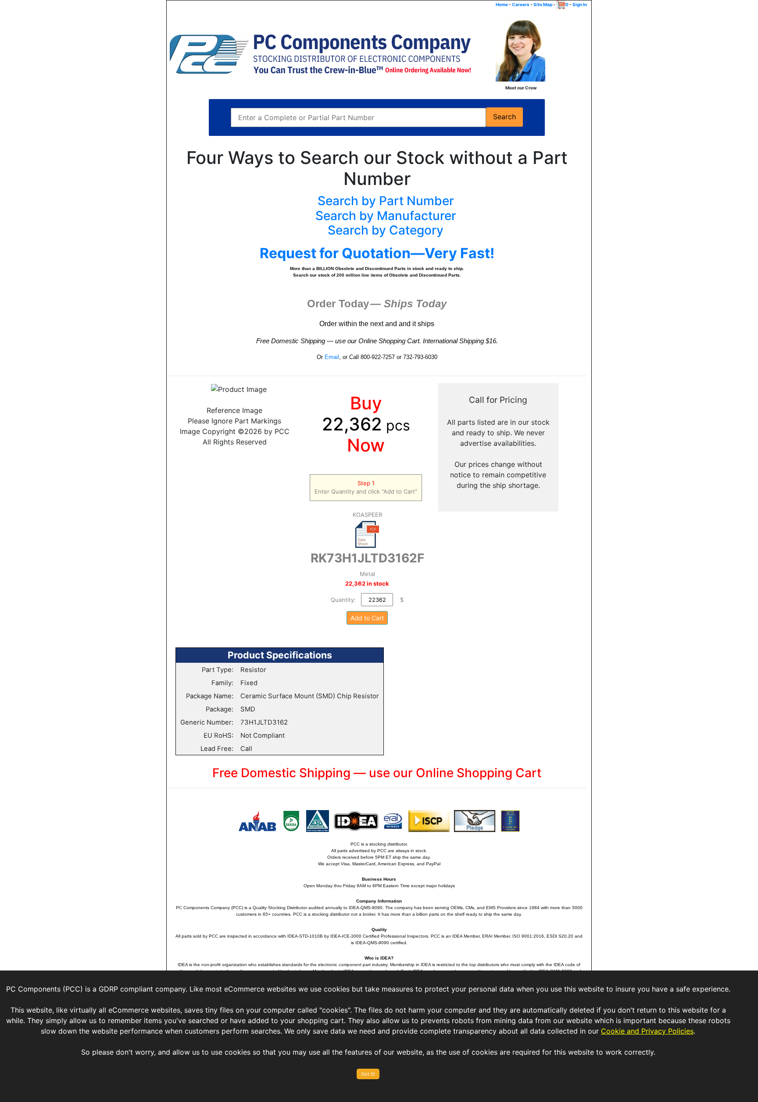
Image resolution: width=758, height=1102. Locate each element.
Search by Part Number (386, 200)
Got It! (368, 1074)
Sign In (579, 4)
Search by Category (385, 230)
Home (502, 4)
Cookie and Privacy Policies (647, 1031)
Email (332, 357)
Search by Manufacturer (385, 215)
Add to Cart (367, 618)
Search (504, 117)
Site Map (542, 4)
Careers (520, 4)
